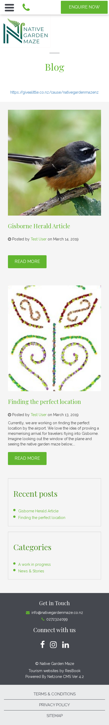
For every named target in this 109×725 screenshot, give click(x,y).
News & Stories (31, 571)
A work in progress (34, 564)
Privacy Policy (54, 705)
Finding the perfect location (44, 401)
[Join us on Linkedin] (65, 644)
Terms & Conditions (55, 694)
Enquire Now (84, 7)
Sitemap (55, 715)
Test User (39, 239)
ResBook (72, 671)
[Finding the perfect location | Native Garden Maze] (54, 338)
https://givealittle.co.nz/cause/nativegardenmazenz (54, 92)
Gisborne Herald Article (39, 226)
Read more (27, 261)
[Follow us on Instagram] (53, 644)
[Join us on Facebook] (42, 644)
